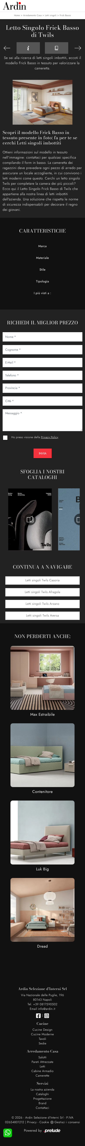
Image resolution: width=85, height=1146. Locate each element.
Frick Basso (65, 15)
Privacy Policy (49, 437)
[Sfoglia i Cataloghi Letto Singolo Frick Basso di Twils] (56, 48)
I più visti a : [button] (42, 293)
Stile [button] (42, 270)
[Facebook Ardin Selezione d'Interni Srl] (38, 1015)
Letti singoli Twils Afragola (42, 592)
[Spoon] (7, 48)
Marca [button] (42, 246)
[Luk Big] (42, 832)
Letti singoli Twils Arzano (42, 604)
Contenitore (42, 791)
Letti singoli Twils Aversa (42, 615)
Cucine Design (42, 1030)
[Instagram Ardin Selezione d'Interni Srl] (46, 1015)
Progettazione (42, 1099)
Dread (42, 946)
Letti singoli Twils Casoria (42, 580)
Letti (42, 1066)
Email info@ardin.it (42, 1009)
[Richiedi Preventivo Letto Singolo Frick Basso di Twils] (28, 48)
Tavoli (42, 1039)
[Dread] (42, 910)
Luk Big (42, 869)
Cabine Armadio (42, 1071)
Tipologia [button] (42, 281)
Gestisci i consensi (67, 1122)
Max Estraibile (42, 714)
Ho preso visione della (34, 437)
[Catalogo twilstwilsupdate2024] (30, 519)
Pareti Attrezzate (42, 1062)
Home (17, 15)
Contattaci (42, 1108)
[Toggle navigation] (78, 5)
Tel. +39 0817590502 (42, 1004)
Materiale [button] (42, 258)
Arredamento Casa (32, 15)
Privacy (32, 1122)
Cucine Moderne (42, 1034)
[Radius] (77, 48)
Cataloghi (42, 1094)
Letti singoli (50, 15)
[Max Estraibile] (42, 678)
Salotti (42, 1057)
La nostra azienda (42, 1089)
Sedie (42, 1043)
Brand (42, 1103)
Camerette (42, 1076)
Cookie (44, 1122)
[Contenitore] (42, 755)
